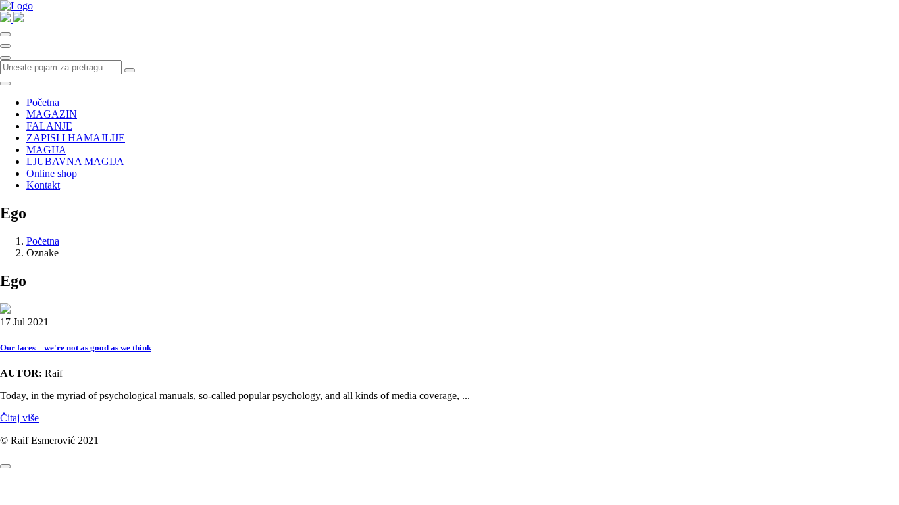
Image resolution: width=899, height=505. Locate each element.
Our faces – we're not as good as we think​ (75, 347)
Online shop (51, 173)
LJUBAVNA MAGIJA (75, 161)
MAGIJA (46, 149)
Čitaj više (19, 417)
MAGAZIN (51, 114)
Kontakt (43, 185)
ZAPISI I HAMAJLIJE (75, 137)
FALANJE (49, 126)
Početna (42, 102)
